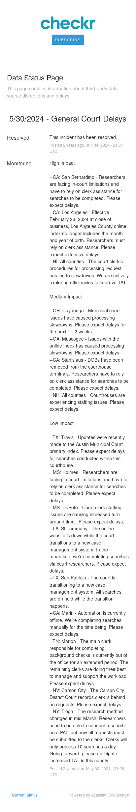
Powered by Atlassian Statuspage (99, 795)
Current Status (22, 795)
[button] (68, 40)
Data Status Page (35, 77)
